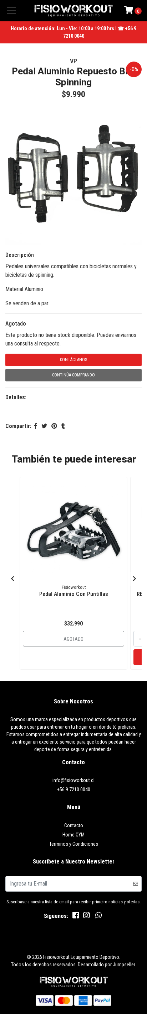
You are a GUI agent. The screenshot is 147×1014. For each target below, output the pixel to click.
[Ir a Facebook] (75, 917)
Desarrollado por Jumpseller (106, 964)
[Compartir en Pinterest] (54, 426)
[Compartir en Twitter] (44, 426)
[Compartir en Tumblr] (63, 426)
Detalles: (15, 397)
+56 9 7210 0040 (73, 789)
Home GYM (73, 835)
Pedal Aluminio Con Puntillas (73, 594)
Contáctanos (73, 359)
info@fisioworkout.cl (73, 780)
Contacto (73, 825)
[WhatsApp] (98, 917)
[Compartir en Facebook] (35, 426)
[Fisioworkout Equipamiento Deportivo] (73, 10)
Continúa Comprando (73, 375)
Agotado (15, 323)
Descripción (19, 255)
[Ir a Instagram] (86, 917)
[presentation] (12, 579)
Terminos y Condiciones (73, 844)
